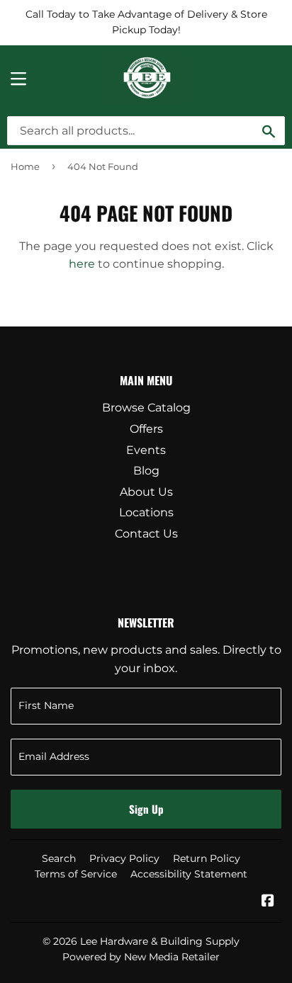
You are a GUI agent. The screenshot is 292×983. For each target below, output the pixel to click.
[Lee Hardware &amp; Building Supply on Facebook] (268, 902)
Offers (146, 429)
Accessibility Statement (188, 874)
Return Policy (206, 858)
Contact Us (146, 533)
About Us (146, 492)
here (82, 264)
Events (146, 450)
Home (25, 166)
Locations (146, 512)
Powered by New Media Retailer (141, 956)
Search (59, 858)
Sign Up (146, 809)
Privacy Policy (124, 858)
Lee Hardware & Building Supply (160, 941)
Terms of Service (76, 874)
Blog (146, 470)
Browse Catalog (146, 407)
